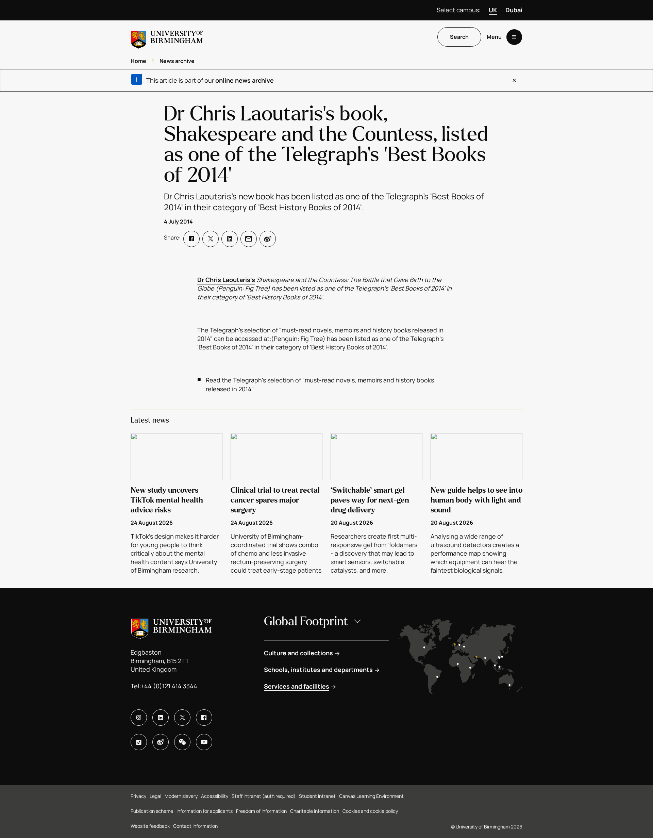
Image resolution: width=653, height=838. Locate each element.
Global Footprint (306, 621)
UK (493, 10)
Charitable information (314, 811)
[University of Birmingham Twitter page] (182, 717)
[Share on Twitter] (210, 239)
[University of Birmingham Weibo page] (160, 742)
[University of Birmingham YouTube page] (204, 742)
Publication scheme (152, 811)
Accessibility (214, 796)
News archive (177, 61)
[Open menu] (514, 37)
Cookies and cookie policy (370, 811)
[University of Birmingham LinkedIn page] (160, 717)
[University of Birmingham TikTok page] (139, 742)
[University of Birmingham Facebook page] (204, 717)
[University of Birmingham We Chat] (182, 742)
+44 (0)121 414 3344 (169, 686)
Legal (155, 796)
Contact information (195, 826)
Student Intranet (317, 796)
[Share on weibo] (267, 239)
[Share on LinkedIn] (229, 239)
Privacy (138, 796)
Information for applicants (205, 811)
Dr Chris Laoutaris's (226, 280)
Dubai (513, 10)
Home (138, 61)
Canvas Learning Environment (371, 796)
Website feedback (150, 826)
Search (459, 37)
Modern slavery (181, 796)
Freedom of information (261, 811)
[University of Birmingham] (167, 36)
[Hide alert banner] (514, 80)
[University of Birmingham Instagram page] (139, 717)
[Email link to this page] (248, 239)
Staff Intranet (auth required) (264, 796)
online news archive (244, 80)
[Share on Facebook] (191, 239)
